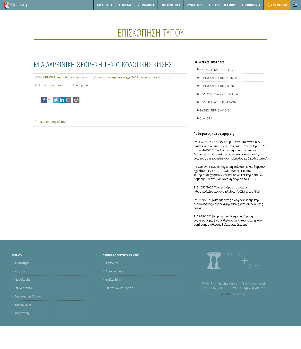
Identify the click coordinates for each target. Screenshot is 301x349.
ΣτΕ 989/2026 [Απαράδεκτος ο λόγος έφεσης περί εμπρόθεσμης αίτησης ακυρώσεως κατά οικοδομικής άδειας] (228, 204)
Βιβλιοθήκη (113, 279)
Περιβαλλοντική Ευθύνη (217, 86)
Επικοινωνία (251, 5)
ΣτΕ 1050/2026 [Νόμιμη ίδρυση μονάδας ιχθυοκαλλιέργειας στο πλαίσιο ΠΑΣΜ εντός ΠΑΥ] (227, 189)
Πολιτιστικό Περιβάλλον (217, 102)
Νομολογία (145, 5)
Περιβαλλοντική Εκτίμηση (219, 78)
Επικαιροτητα (170, 5)
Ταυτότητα (105, 5)
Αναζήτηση (22, 313)
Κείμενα (125, 5)
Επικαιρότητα (23, 288)
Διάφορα (82, 85)
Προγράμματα (114, 271)
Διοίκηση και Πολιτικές (216, 70)
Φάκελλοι (111, 263)
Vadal (220, 288)
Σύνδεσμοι (195, 5)
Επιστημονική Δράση (119, 288)
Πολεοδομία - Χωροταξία (218, 94)
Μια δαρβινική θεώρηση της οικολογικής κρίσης (103, 64)
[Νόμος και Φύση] (6, 5)
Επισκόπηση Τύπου (222, 5)
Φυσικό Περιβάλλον (214, 110)
